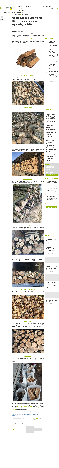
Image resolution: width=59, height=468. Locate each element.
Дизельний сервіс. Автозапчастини (51, 240)
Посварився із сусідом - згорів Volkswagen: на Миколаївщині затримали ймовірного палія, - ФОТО (53, 64)
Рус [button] (52, 8)
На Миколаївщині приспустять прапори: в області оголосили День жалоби (53, 44)
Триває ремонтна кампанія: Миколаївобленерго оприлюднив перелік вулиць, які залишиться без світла (52, 145)
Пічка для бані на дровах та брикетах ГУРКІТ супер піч (51, 285)
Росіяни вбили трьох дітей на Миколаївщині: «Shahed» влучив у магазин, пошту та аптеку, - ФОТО (53, 53)
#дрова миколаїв (35, 414)
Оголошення (47, 6)
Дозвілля (23, 8)
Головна (1, 12)
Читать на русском (15, 28)
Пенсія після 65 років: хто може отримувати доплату (51, 157)
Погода (31, 8)
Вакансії (27, 8)
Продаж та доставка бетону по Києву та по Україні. (51, 249)
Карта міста (41, 8)
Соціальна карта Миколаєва (51, 170)
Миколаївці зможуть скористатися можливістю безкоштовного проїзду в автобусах (51, 130)
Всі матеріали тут (51, 174)
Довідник (28, 6)
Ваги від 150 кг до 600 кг (51, 301)
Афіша (19, 8)
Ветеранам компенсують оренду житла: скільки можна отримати (52, 82)
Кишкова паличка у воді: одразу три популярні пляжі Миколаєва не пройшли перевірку (53, 74)
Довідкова (46, 8)
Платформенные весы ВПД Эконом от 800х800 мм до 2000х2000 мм (51, 267)
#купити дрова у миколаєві (16, 414)
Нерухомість (35, 8)
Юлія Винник (2, 19)
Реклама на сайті (37, 6)
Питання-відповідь (21, 10)
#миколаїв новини (15, 415)
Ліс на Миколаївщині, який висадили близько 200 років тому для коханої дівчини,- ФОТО (52, 117)
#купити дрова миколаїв (26, 414)
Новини (21, 6)
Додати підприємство (52, 207)
